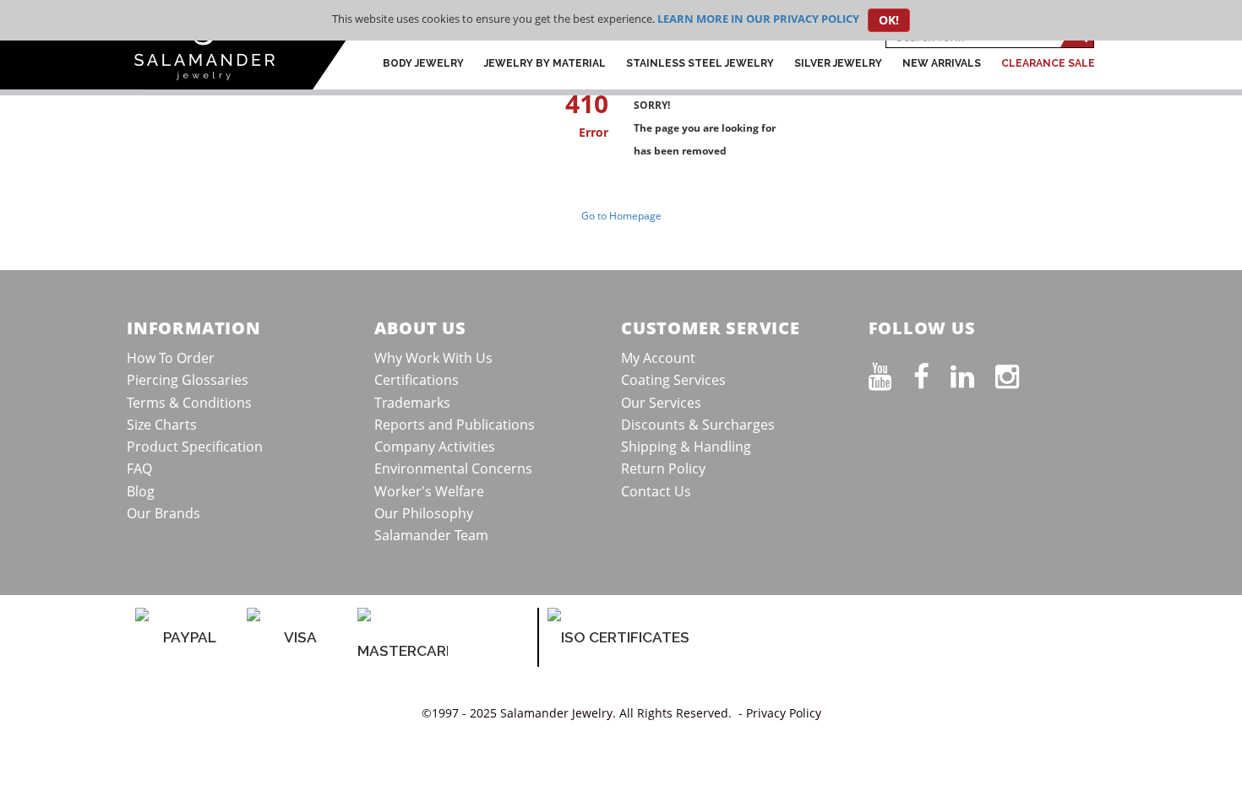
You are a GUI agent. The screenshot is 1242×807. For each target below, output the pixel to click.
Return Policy (663, 468)
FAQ (139, 468)
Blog (141, 491)
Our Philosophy (423, 513)
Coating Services (673, 380)
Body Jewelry (423, 63)
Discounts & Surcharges (698, 424)
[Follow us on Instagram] (1017, 373)
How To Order (171, 358)
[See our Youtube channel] (891, 373)
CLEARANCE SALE (1048, 63)
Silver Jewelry (838, 63)
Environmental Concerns (453, 468)
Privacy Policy (783, 713)
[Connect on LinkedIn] (973, 373)
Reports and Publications (454, 424)
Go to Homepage (621, 216)
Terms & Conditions (189, 402)
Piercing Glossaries (187, 380)
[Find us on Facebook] (932, 373)
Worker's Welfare (429, 491)
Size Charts (162, 424)
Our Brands (163, 513)
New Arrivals (941, 63)
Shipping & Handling (686, 446)
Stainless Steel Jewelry (700, 63)
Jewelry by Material (545, 63)
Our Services (661, 402)
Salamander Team (431, 535)
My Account (658, 358)
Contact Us (656, 491)
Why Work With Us (433, 358)
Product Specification (195, 446)
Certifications (416, 380)
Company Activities (434, 446)
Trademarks (412, 402)
